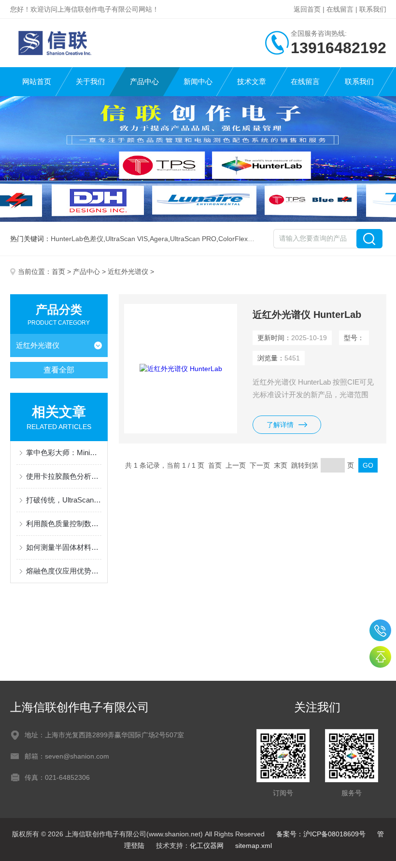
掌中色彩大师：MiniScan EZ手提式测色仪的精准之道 (64, 452)
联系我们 (372, 9)
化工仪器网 (207, 845)
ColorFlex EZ (238, 239)
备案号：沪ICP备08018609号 (321, 834)
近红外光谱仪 (128, 271)
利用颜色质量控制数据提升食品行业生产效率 (64, 523)
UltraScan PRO (193, 239)
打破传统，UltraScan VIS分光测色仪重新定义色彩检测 (64, 500)
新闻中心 (198, 81)
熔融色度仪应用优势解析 (64, 571)
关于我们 (90, 81)
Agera (159, 239)
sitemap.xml (253, 845)
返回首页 (307, 9)
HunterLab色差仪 (77, 239)
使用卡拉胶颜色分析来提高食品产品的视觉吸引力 (64, 476)
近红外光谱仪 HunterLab (307, 314)
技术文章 (251, 81)
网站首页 (36, 81)
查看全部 (58, 370)
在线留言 (340, 9)
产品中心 (144, 81)
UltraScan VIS (126, 239)
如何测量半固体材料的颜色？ (64, 547)
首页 (58, 271)
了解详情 (280, 425)
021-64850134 (380, 630)
